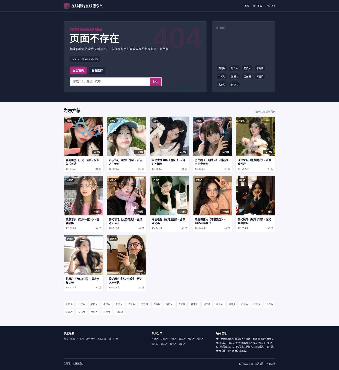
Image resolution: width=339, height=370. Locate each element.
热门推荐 (257, 5)
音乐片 (219, 304)
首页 (246, 5)
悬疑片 (260, 68)
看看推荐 (97, 70)
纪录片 (244, 304)
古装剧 (119, 312)
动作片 (234, 68)
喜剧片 (234, 76)
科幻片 (221, 76)
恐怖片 (232, 304)
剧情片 (221, 68)
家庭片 (221, 84)
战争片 (207, 304)
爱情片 (247, 68)
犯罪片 (69, 312)
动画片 (257, 304)
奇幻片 (234, 84)
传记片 (94, 312)
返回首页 (78, 70)
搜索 (156, 81)
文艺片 (81, 312)
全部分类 (270, 5)
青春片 (260, 76)
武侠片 (106, 312)
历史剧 (247, 76)
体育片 (269, 304)
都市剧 (194, 304)
